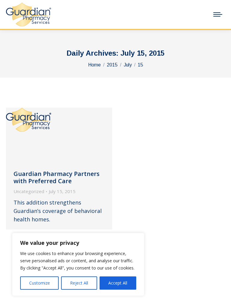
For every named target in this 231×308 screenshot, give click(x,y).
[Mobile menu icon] (218, 14)
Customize (39, 283)
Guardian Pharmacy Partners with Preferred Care (57, 177)
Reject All (79, 283)
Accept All (117, 283)
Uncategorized (29, 191)
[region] (78, 264)
